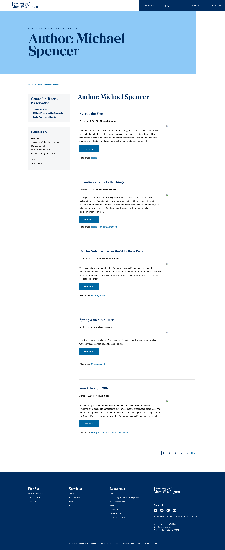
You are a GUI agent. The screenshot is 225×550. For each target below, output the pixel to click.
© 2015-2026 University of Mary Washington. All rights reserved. (93, 543)
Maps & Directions (35, 493)
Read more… (89, 149)
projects (95, 158)
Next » (194, 453)
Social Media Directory (163, 516)
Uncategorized (98, 295)
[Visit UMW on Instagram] (162, 511)
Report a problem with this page (136, 543)
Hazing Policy (115, 513)
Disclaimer (114, 509)
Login (156, 543)
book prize (96, 432)
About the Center (40, 109)
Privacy (113, 505)
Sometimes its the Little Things (101, 182)
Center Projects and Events (44, 117)
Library (71, 493)
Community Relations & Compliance (124, 497)
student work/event (108, 227)
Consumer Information (119, 517)
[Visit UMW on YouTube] (174, 511)
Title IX (112, 493)
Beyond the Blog (91, 114)
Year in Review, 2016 (94, 388)
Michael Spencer (108, 121)
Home (30, 84)
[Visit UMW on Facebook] (156, 511)
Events (71, 505)
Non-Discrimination (117, 501)
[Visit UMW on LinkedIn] (168, 511)
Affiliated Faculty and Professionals (48, 113)
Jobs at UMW (74, 497)
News (71, 501)
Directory (32, 501)
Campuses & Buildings (37, 497)
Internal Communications (186, 516)
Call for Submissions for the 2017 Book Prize (111, 251)
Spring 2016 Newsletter (96, 320)
